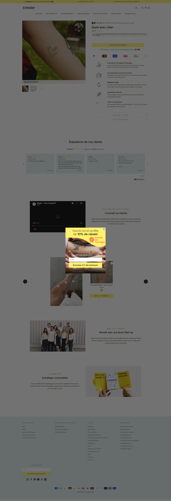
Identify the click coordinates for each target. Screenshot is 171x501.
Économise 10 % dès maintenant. (85, 265)
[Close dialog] (104, 229)
